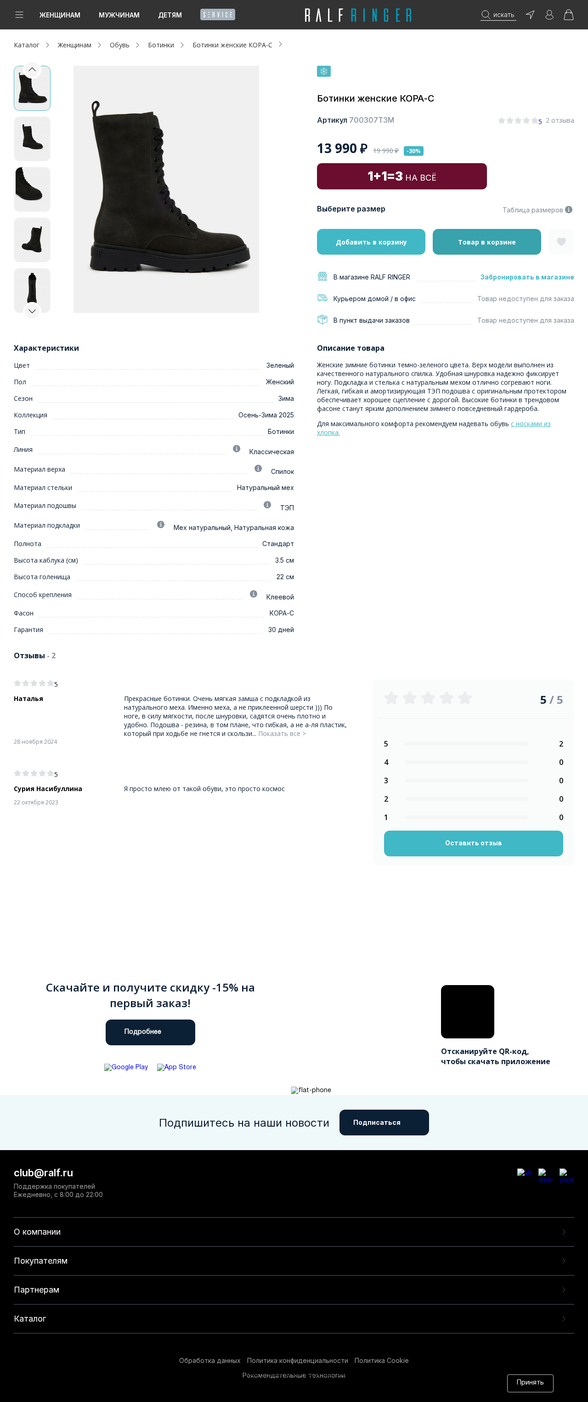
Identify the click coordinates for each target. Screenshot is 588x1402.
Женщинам (60, 15)
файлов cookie (211, 1383)
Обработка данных (210, 1360)
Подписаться (377, 1122)
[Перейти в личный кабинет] (549, 18)
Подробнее (142, 1032)
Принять (530, 1383)
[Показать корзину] (568, 18)
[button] (32, 311)
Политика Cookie (382, 1360)
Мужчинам (119, 15)
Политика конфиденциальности (297, 1360)
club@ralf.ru (43, 1172)
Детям (170, 15)
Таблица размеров (533, 210)
